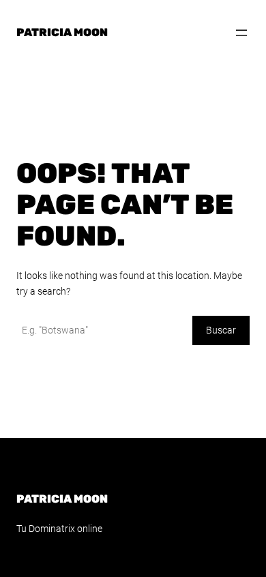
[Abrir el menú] (241, 33)
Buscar (221, 330)
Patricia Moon (62, 32)
